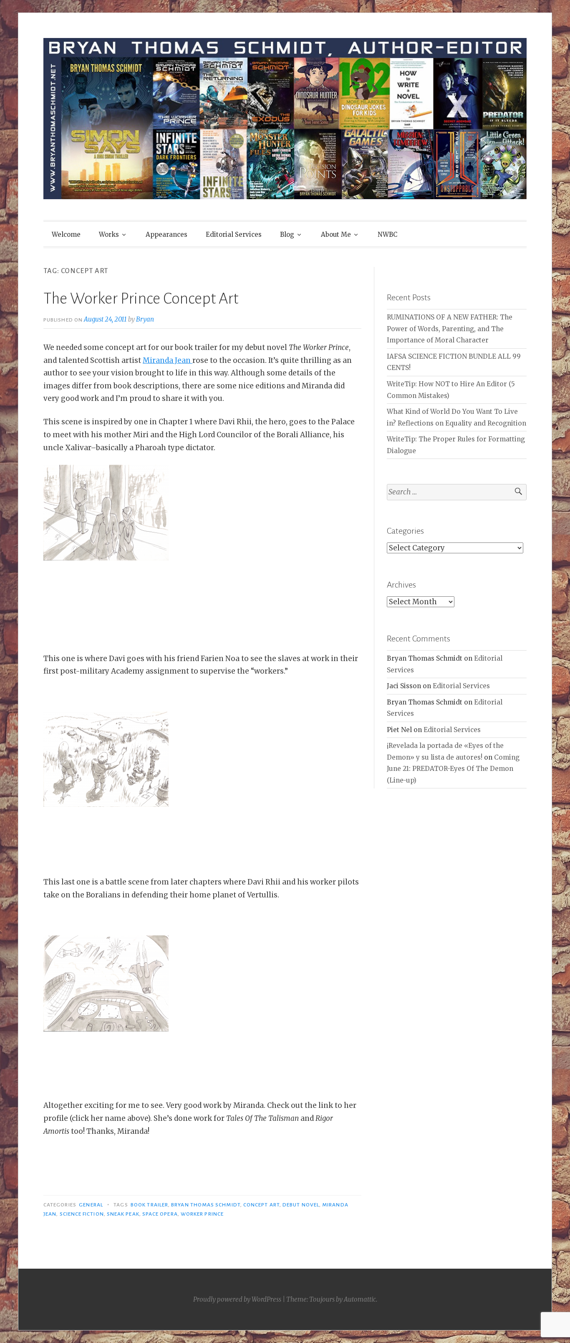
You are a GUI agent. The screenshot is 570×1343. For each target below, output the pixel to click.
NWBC (387, 234)
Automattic (360, 1299)
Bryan (145, 319)
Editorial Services (234, 234)
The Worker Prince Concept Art (140, 298)
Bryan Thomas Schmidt (205, 1205)
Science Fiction (82, 1214)
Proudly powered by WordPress (237, 1299)
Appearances (166, 234)
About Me (336, 234)
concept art (261, 1205)
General (91, 1205)
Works (109, 234)
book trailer (149, 1205)
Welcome (66, 234)
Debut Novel (300, 1205)
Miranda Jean (167, 360)
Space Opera (160, 1214)
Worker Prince (202, 1214)
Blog (287, 234)
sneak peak (123, 1214)
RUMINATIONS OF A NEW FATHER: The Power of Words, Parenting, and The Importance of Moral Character (449, 328)
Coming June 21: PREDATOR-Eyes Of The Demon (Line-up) (453, 768)
